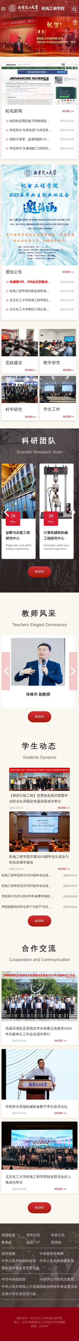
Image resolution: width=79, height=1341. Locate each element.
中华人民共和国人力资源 (21, 1287)
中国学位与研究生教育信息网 (58, 1279)
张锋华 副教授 (38, 694)
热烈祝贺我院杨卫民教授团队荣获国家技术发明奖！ (31, 121)
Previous (5, 512)
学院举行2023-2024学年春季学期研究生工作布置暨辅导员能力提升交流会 (28, 896)
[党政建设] (20, 333)
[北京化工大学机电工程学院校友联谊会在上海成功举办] (39, 1125)
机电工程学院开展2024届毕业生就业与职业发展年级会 (39, 859)
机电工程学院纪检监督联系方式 (31, 291)
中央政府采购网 (52, 1254)
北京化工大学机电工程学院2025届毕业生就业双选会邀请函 (31, 300)
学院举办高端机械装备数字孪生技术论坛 (36, 1107)
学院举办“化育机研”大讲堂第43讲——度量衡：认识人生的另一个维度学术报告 (31, 130)
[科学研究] (20, 380)
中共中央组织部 (14, 1279)
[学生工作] (58, 380)
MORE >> (64, 807)
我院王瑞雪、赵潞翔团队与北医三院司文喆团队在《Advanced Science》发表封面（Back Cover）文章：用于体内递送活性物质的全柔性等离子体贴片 (31, 139)
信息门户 (33, 1242)
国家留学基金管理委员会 (21, 1268)
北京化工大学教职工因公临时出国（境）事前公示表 (31, 309)
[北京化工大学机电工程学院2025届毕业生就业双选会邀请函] (39, 169)
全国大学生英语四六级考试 (21, 1294)
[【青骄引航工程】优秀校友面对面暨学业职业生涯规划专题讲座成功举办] (39, 771)
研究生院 (33, 1235)
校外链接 (8, 1254)
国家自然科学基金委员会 (58, 1287)
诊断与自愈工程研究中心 (18, 535)
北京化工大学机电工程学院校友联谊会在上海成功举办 (38, 1179)
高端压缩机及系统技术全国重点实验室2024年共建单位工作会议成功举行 (38, 1031)
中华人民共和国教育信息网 (58, 1261)
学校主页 (58, 1235)
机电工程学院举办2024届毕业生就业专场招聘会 (28, 875)
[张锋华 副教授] (38, 662)
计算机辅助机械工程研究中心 (56, 535)
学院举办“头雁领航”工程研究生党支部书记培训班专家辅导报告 (31, 148)
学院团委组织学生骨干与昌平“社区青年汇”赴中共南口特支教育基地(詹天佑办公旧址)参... (28, 906)
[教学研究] (58, 333)
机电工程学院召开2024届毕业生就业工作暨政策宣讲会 (28, 885)
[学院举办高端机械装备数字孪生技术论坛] (39, 1052)
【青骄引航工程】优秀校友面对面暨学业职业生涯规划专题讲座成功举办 (38, 798)
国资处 (56, 1242)
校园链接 (8, 1235)
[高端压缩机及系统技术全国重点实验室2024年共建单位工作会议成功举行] (39, 974)
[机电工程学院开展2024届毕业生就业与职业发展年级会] (39, 815)
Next (73, 512)
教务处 (7, 1242)
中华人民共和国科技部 (19, 1261)
